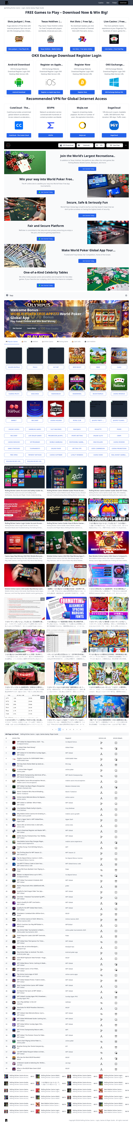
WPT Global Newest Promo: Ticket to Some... (31, 980)
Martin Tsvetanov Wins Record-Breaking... (30, 791)
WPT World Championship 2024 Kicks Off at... (32, 775)
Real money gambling (119, 455)
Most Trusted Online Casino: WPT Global (30, 985)
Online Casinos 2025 (23, 921)
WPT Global (20, 755)
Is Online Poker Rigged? (25, 769)
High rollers (98, 442)
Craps (119, 436)
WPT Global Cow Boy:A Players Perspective (30, 786)
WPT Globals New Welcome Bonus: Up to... (31, 1013)
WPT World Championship (25, 777)
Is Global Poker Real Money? (26, 747)
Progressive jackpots (56, 436)
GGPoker (20, 1004)
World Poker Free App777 (34, 313)
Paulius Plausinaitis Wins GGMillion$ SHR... (31, 886)
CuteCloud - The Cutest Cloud (19, 107)
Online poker (56, 448)
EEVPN (50, 107)
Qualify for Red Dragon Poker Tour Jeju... (30, 891)
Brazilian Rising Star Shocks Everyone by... (30, 1046)
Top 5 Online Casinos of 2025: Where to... (30, 919)
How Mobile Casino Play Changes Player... (30, 841)
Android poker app (23, 954)
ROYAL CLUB (77, 420)
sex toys (19, 1065)
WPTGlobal (20, 926)
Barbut (14, 420)
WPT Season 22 (22, 854)
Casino (100, 3)
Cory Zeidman (21, 810)
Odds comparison (98, 448)
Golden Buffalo (14, 367)
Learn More (31, 328)
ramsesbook (56, 394)
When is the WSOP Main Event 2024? (29, 1068)
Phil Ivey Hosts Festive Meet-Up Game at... (30, 764)
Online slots (98, 436)
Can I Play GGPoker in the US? (26, 1002)
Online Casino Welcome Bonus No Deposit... (31, 797)
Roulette (98, 429)
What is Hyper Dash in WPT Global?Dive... (30, 819)
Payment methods (35, 455)
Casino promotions (119, 448)
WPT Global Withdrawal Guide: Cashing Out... (32, 1018)
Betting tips (77, 448)
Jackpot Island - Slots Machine (120, 420)
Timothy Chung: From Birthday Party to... (30, 847)
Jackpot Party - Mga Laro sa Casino (99, 420)
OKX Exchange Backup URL (114, 64)
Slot (108, 3)
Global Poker (21, 749)
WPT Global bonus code (24, 865)
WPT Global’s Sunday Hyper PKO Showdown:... (32, 996)
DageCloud (114, 107)
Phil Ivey (19, 766)
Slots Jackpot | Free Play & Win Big (19, 21)
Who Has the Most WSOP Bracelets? (28, 1057)
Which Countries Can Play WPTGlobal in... (30, 924)
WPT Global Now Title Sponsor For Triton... (30, 941)
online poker (21, 771)
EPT (18, 1048)
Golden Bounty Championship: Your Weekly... (31, 836)
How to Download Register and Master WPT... (31, 830)
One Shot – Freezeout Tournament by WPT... (31, 897)
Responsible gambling (77, 442)
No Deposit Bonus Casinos (25, 860)
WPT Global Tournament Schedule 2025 (30, 880)
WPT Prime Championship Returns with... (30, 1030)
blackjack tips (21, 949)
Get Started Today (87, 169)
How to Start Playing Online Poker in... (29, 1041)
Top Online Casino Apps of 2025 (27, 974)
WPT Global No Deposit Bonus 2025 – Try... (30, 742)
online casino (21, 799)
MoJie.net (82, 107)
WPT (18, 849)
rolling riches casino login (36, 461)
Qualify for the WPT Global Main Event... (30, 908)
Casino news (98, 455)
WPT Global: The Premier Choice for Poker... (31, 1035)
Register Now (82, 64)
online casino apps (23, 976)
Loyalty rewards (77, 455)
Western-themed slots (24, 788)
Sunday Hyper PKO (23, 998)
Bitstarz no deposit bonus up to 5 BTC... (30, 875)
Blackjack (77, 429)
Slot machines (56, 429)
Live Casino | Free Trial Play (114, 21)
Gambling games (35, 429)
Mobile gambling (56, 442)
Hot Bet (56, 367)
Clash (119, 367)
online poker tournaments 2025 (27, 932)
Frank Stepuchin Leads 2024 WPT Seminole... (31, 935)
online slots (21, 827)
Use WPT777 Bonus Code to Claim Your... (30, 863)
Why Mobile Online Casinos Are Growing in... (31, 814)
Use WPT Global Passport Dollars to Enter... (31, 1052)
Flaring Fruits (14, 394)
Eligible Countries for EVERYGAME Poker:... (31, 758)
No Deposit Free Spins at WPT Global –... (30, 991)
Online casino (14, 429)
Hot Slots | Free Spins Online (82, 21)
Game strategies (14, 448)
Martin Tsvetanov (22, 794)
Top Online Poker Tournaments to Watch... (30, 930)
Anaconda (35, 394)
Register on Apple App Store (50, 64)
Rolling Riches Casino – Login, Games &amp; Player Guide (25, 8)
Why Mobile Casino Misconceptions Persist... (31, 780)
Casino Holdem (56, 420)
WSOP (19, 915)
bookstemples (98, 394)
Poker (114, 3)
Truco (35, 367)
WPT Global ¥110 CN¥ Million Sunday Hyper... (31, 753)
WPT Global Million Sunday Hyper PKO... (30, 1024)
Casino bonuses (14, 442)
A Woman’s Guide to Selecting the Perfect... (31, 1063)
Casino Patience (119, 394)
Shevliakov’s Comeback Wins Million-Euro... (31, 913)
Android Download (19, 64)
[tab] (11, 341)
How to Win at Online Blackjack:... (28, 946)
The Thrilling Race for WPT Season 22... (30, 852)
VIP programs (35, 442)
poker (19, 888)
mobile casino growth (24, 816)
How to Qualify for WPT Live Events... (29, 902)
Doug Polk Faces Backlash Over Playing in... (31, 869)
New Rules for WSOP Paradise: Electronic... (31, 1007)
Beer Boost (77, 367)
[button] (56, 729)
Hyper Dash (21, 821)
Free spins (14, 455)
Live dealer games (35, 436)
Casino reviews (119, 442)
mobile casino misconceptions (27, 782)
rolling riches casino (14, 461)
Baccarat (35, 420)
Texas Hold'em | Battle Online (50, 21)
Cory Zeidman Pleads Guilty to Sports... (29, 808)
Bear (98, 367)
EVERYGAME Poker (23, 760)
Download (123, 3)
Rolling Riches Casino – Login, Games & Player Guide (97, 1120)
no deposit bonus (22, 744)
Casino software (56, 455)
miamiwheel (77, 394)
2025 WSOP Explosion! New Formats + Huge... (32, 958)
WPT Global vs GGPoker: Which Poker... (29, 803)
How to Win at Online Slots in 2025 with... (30, 825)
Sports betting (77, 436)
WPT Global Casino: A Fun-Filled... (28, 969)
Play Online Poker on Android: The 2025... (30, 952)
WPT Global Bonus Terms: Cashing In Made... (31, 963)
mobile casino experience (25, 843)
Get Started (17, 328)
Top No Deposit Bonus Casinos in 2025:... (30, 858)
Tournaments (35, 448)
